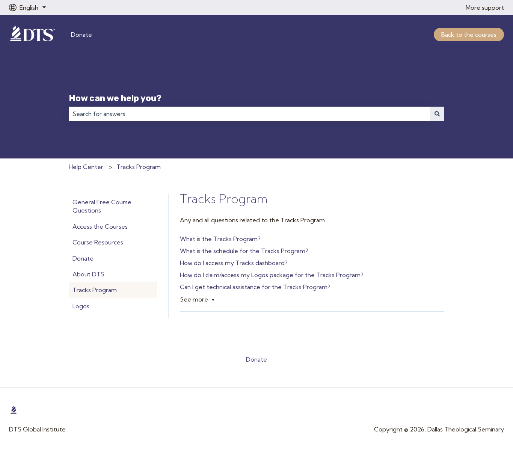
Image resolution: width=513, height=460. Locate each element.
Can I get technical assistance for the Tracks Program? (255, 287)
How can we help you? (115, 98)
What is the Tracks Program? (220, 239)
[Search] (437, 114)
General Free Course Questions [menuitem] (101, 206)
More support (485, 7)
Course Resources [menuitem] (97, 242)
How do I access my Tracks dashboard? (234, 263)
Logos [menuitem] (80, 306)
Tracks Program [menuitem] (94, 290)
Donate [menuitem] (83, 258)
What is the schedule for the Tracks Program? (244, 251)
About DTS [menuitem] (88, 274)
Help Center (86, 166)
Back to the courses (468, 34)
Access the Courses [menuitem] (100, 226)
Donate (81, 34)
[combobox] (249, 114)
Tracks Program (138, 166)
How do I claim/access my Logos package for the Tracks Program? (272, 275)
